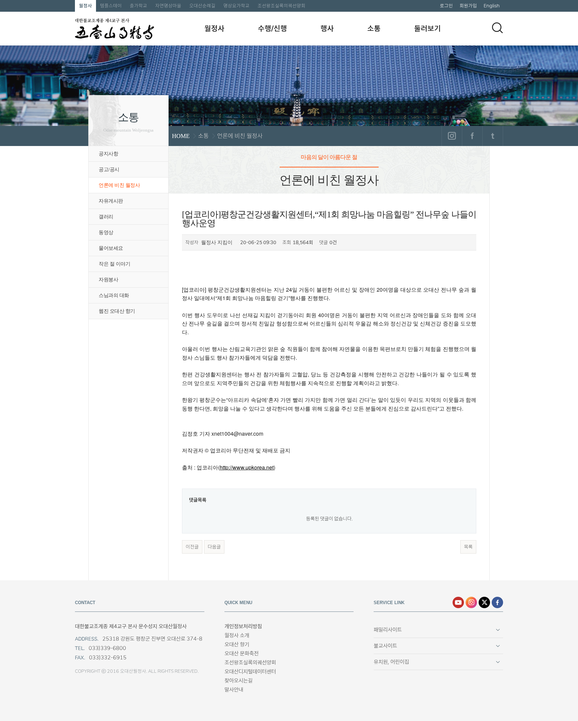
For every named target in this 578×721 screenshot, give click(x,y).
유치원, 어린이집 (391, 661)
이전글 (192, 547)
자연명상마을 (168, 6)
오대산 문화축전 (241, 653)
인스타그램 (452, 136)
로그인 (446, 6)
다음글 (214, 547)
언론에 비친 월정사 (119, 185)
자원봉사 (108, 279)
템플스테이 (111, 6)
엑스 (484, 602)
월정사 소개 (236, 635)
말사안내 (233, 689)
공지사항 (108, 153)
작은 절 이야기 (114, 264)
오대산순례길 (202, 6)
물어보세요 (111, 248)
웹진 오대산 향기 (117, 311)
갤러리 (106, 216)
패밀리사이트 (388, 629)
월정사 (85, 6)
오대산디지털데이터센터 (250, 671)
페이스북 (472, 136)
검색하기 (497, 27)
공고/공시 (109, 169)
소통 (374, 28)
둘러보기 (427, 28)
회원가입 (468, 6)
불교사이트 (385, 645)
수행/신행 (272, 28)
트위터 (492, 136)
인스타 (471, 602)
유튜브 (458, 602)
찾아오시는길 (238, 680)
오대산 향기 (236, 644)
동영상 (106, 232)
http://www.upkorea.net (247, 467)
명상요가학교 (236, 6)
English (492, 6)
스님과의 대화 (114, 295)
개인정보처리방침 (243, 626)
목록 (468, 547)
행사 (327, 28)
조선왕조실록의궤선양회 (281, 6)
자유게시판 (111, 201)
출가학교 (138, 6)
